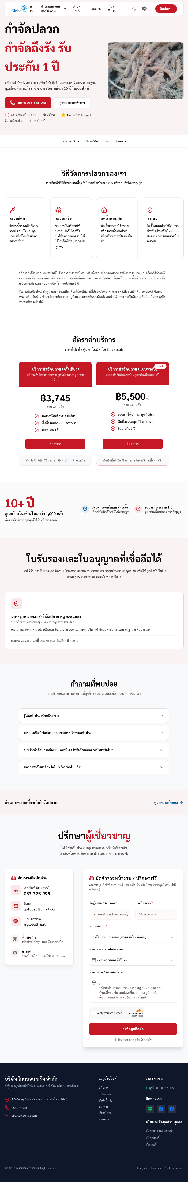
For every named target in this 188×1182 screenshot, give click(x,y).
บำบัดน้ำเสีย (77, 8)
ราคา (107, 141)
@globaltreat (35, 924)
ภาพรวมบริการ (70, 141)
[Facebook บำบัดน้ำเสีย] (161, 1109)
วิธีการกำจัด (91, 141)
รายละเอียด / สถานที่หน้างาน (106, 972)
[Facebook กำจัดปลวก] (172, 1109)
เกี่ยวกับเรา (111, 8)
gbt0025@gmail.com (40, 909)
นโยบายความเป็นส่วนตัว (159, 1130)
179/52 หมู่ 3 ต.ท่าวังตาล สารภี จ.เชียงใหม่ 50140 (39, 1099)
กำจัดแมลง (105, 1094)
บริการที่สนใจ (98, 926)
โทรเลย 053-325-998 (31, 102)
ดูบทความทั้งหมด (166, 802)
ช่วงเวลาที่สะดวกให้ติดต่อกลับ (107, 949)
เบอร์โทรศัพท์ (144, 903)
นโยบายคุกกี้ (152, 1138)
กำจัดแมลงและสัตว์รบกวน (51, 8)
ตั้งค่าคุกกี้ (151, 1145)
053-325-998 (37, 893)
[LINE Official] (144, 8)
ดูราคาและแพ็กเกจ (72, 102)
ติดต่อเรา (166, 9)
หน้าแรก (31, 8)
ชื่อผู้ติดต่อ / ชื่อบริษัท (103, 903)
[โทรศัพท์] (133, 8)
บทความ (95, 9)
